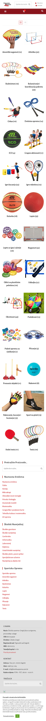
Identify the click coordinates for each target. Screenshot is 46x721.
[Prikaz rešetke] (20, 22)
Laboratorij (6, 544)
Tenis (4, 609)
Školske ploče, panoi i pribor (13, 554)
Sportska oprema (9, 573)
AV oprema (6, 517)
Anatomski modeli (9, 503)
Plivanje (5, 602)
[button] (5, 11)
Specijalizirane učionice (11, 558)
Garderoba (6, 536)
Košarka (5, 587)
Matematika (7, 506)
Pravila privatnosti (9, 652)
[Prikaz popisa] (25, 22)
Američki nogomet (9, 577)
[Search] (29, 4)
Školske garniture (9, 529)
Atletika (5, 580)
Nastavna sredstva (9, 482)
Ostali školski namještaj (11, 550)
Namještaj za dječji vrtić (11, 561)
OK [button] (17, 716)
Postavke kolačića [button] (8, 716)
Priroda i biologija (9, 500)
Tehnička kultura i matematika (14, 513)
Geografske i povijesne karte (13, 510)
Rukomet (6, 605)
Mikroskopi (6, 492)
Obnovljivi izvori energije (11, 496)
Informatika (7, 540)
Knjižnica (5, 547)
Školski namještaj (9, 533)
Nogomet (6, 594)
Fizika (4, 485)
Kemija (5, 489)
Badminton (6, 584)
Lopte (4, 591)
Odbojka (5, 598)
